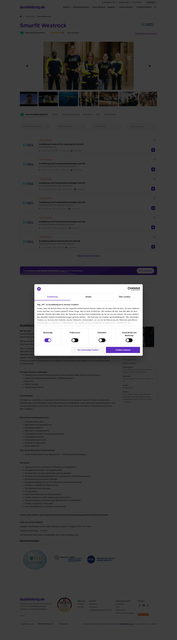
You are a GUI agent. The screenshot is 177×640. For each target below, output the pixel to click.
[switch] (75, 340)
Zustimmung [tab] (52, 297)
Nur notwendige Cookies (88, 350)
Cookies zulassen (123, 350)
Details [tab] (89, 297)
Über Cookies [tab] (124, 297)
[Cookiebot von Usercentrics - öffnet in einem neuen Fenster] (129, 289)
